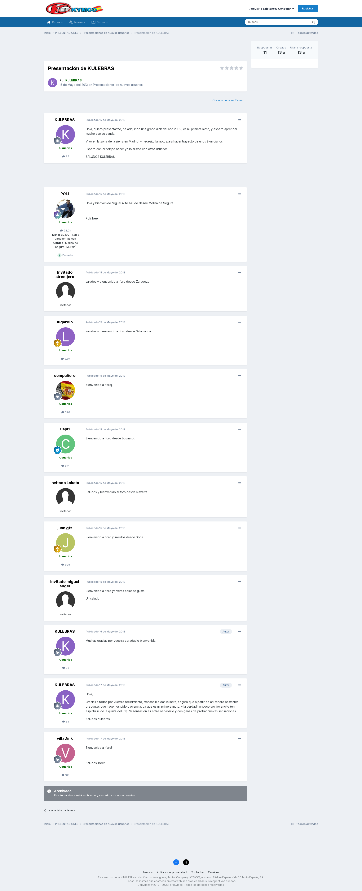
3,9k (67, 358)
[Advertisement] (145, 50)
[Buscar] (313, 22)
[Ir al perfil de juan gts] (65, 542)
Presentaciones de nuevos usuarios (118, 84)
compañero (64, 375)
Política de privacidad (172, 872)
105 (67, 775)
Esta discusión (294, 22)
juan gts (64, 528)
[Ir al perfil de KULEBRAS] (52, 82)
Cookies (214, 872)
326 (67, 412)
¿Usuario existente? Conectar (270, 8)
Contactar (197, 872)
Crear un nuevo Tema (227, 100)
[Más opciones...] (239, 120)
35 (67, 156)
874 (67, 465)
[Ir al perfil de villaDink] (65, 753)
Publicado (105, 120)
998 (67, 564)
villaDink (65, 738)
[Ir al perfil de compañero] (65, 390)
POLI (65, 194)
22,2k (67, 230)
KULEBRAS (65, 120)
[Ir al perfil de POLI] (65, 208)
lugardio (65, 322)
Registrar (308, 8)
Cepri (65, 429)
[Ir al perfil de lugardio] (65, 336)
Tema (146, 872)
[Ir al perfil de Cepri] (65, 444)
